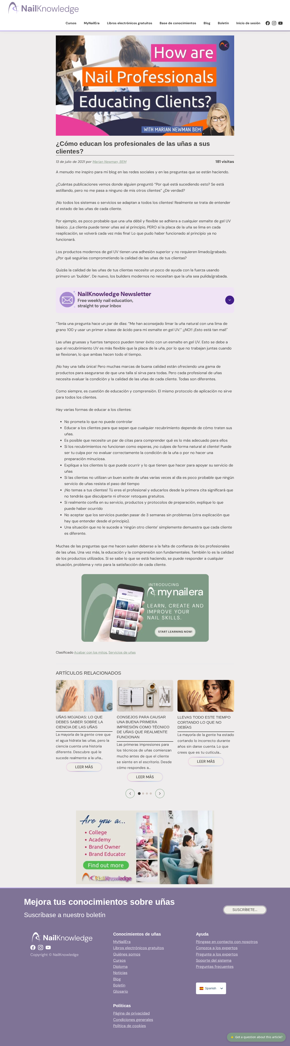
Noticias (120, 972)
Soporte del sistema (213, 960)
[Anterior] (130, 793)
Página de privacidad (131, 1013)
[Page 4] (151, 793)
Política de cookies (129, 1025)
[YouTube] (280, 23)
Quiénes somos (126, 954)
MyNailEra (122, 941)
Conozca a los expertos (217, 947)
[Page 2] (143, 793)
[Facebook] (268, 23)
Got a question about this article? (256, 1037)
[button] (145, 300)
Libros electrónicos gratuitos (138, 947)
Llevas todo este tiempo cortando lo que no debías (204, 722)
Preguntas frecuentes (215, 966)
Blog (117, 979)
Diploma (120, 966)
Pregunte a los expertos (217, 954)
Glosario (120, 991)
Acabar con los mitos (90, 652)
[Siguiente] (160, 793)
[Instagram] (274, 23)
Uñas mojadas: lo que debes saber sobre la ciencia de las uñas (79, 722)
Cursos (119, 960)
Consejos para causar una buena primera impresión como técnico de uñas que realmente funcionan (143, 727)
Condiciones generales (133, 1019)
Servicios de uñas (122, 652)
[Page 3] (147, 793)
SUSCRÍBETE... (244, 910)
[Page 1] (139, 793)
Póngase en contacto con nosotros (227, 941)
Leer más (88, 767)
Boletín (119, 985)
